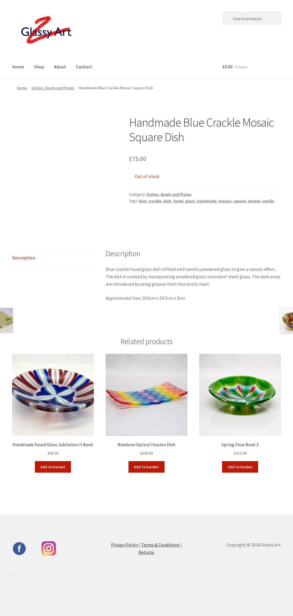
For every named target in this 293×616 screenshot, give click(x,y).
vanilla (268, 201)
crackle (155, 201)
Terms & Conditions (160, 545)
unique (254, 201)
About (60, 67)
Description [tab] (23, 257)
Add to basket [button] (52, 466)
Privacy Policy (124, 545)
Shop (39, 67)
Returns (146, 552)
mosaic (224, 201)
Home (18, 67)
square (239, 201)
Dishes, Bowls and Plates (53, 87)
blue (142, 201)
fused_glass (184, 201)
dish (167, 201)
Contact (84, 67)
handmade (206, 201)
